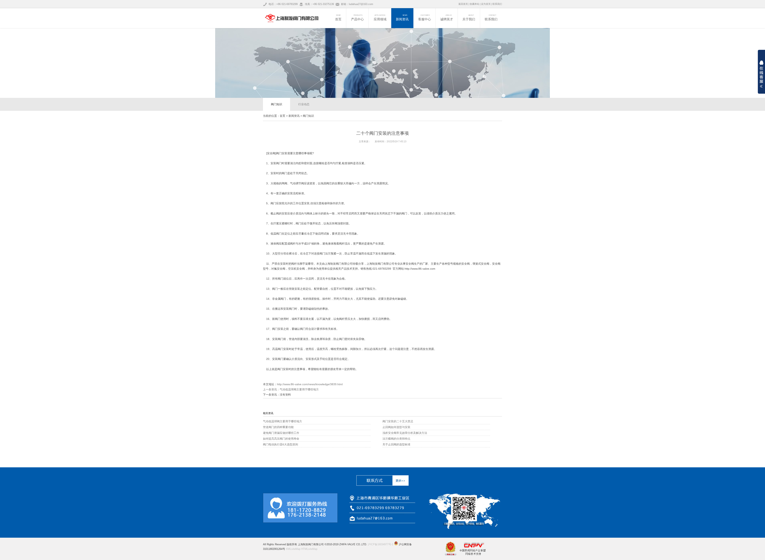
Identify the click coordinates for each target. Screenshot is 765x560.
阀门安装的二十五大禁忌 (397, 421)
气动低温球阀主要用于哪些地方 (299, 389)
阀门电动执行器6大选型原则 (280, 444)
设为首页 (486, 4)
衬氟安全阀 (278, 268)
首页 (282, 115)
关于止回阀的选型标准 (396, 444)
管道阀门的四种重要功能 (278, 427)
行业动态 (303, 104)
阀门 (279, 163)
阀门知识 (276, 104)
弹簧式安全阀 (481, 263)
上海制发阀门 (333, 263)
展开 (761, 74)
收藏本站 (474, 4)
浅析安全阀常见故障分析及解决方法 (404, 432)
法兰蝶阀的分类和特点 (396, 438)
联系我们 (497, 4)
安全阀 (271, 153)
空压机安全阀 (296, 268)
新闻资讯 (294, 115)
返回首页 (463, 4)
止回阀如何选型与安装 (396, 427)
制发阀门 (377, 263)
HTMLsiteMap (309, 548)
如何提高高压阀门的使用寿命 (281, 438)
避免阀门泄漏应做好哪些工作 (281, 432)
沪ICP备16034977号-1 (380, 544)
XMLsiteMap (293, 548)
